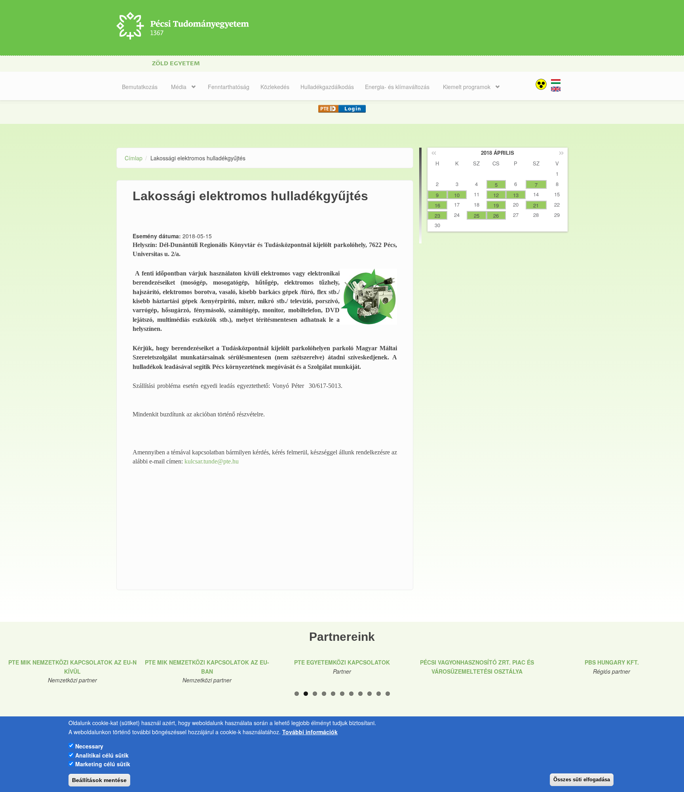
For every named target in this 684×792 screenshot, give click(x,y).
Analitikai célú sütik (102, 755)
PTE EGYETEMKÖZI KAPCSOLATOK (342, 662)
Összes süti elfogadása (581, 780)
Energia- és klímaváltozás (397, 87)
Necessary (89, 746)
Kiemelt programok (466, 87)
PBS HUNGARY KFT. (612, 662)
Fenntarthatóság (228, 87)
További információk (310, 731)
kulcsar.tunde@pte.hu (211, 461)
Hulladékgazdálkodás (327, 87)
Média (178, 87)
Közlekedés (274, 87)
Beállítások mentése (99, 780)
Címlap (133, 158)
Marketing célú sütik (102, 763)
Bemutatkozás (140, 87)
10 (378, 693)
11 (388, 693)
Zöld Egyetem (176, 63)
